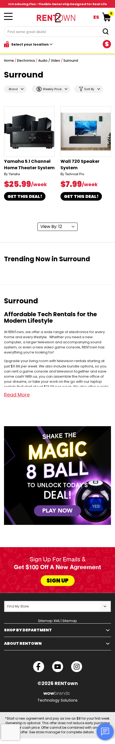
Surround (70, 60)
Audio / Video (49, 60)
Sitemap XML (49, 620)
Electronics (26, 60)
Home (9, 60)
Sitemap (69, 620)
